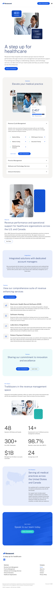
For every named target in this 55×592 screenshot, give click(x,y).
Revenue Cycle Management (11, 567)
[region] (18, 137)
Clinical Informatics (9, 572)
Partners (42, 571)
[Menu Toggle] (51, 3)
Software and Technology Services (12, 571)
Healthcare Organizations (10, 574)
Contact (42, 572)
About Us (42, 569)
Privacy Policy (43, 574)
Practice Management (9, 569)
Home (41, 567)
